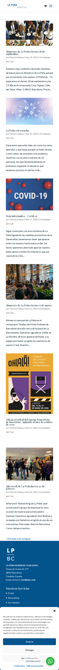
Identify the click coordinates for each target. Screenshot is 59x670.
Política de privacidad (34, 666)
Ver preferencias (29, 658)
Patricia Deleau (17, 57)
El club (11, 593)
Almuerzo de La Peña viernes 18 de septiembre (25, 53)
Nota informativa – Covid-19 (21, 216)
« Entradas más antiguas (18, 538)
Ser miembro (14, 602)
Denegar (29, 650)
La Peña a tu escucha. (17, 130)
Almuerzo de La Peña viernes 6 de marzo (29, 305)
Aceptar (30, 641)
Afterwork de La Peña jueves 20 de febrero (25, 487)
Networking (13, 598)
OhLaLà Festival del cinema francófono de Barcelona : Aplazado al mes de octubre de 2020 (29, 422)
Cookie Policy (19, 666)
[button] (54, 610)
